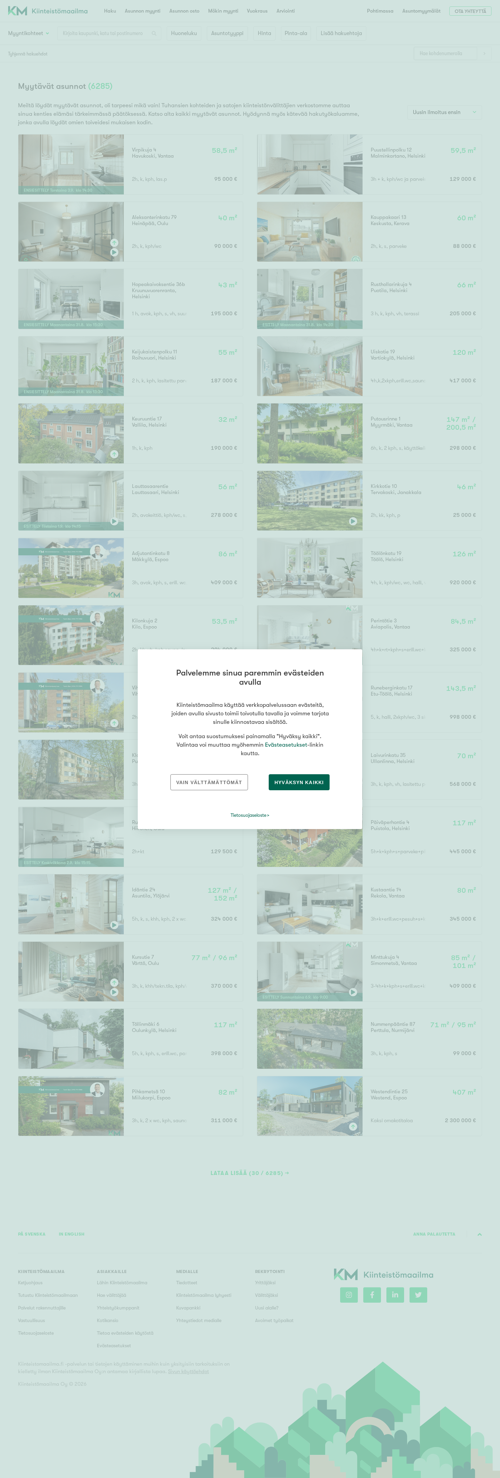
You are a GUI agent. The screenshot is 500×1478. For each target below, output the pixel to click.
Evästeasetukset (286, 745)
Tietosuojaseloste (248, 815)
